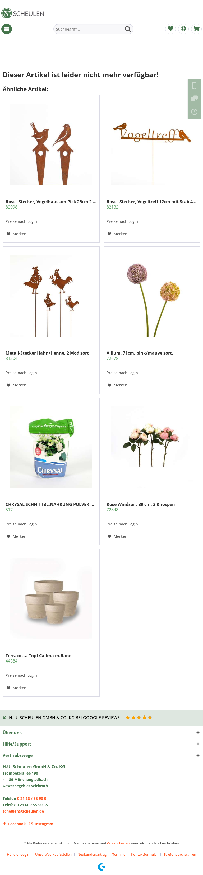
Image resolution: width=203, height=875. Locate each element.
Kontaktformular (144, 854)
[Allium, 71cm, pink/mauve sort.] (152, 295)
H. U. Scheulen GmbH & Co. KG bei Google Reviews (64, 718)
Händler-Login (18, 854)
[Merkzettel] (170, 29)
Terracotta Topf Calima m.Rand (39, 658)
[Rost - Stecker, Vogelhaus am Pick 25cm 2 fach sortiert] (51, 144)
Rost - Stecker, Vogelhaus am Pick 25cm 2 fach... (51, 204)
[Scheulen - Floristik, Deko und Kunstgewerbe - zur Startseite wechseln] (23, 13)
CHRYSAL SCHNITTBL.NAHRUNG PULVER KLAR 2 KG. (51, 507)
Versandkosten (118, 843)
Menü (6, 29)
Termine (118, 854)
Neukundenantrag (92, 854)
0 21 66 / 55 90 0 (31, 798)
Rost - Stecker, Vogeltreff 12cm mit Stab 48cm (152, 204)
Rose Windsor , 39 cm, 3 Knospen (141, 507)
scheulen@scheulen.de (23, 811)
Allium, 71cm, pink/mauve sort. (140, 355)
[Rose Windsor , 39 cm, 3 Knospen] (152, 447)
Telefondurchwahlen (180, 854)
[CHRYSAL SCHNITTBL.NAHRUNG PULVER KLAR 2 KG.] (51, 447)
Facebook (17, 823)
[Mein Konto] (183, 29)
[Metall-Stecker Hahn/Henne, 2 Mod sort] (51, 295)
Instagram (44, 823)
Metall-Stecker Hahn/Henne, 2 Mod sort (47, 355)
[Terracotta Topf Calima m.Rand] (51, 598)
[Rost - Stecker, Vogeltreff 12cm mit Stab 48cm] (152, 144)
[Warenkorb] (196, 29)
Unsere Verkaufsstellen (53, 854)
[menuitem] (6, 29)
